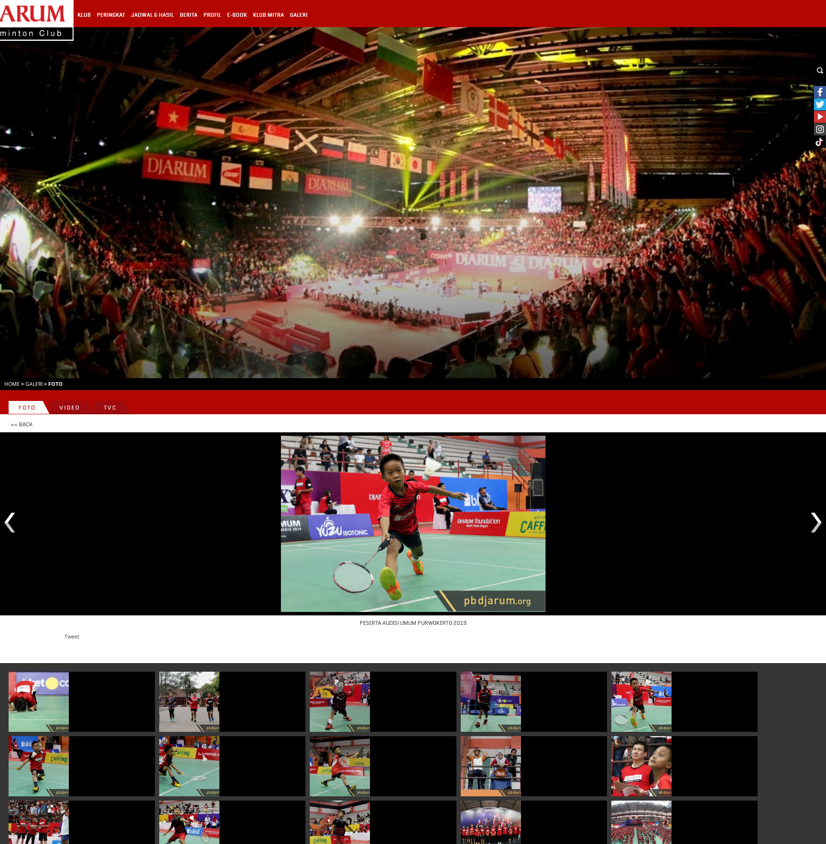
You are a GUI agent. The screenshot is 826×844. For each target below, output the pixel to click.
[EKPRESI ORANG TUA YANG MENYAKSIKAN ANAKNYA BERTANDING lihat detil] (491, 766)
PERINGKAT (111, 15)
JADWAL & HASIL (152, 15)
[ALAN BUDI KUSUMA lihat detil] (641, 766)
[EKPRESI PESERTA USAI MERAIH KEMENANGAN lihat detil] (39, 702)
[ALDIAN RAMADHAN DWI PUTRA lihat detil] (39, 766)
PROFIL (212, 15)
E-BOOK (237, 15)
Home (12, 383)
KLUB (84, 15)
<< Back (22, 424)
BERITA (188, 15)
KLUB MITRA (268, 15)
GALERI (299, 15)
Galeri (34, 383)
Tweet (72, 636)
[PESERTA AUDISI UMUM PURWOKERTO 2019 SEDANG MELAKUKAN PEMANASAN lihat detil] (189, 702)
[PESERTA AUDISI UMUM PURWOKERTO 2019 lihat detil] (340, 702)
